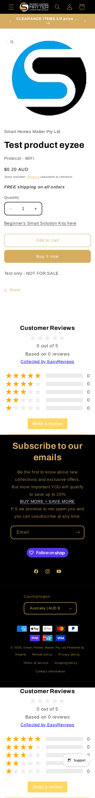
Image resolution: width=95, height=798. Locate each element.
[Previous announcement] (10, 21)
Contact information (50, 671)
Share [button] (15, 290)
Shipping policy (65, 662)
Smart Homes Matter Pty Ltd (44, 647)
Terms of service (36, 662)
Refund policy (42, 654)
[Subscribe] (78, 532)
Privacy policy (69, 654)
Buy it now (47, 256)
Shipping (33, 176)
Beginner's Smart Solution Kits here (40, 223)
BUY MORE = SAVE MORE (47, 501)
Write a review (47, 423)
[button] (11, 7)
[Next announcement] (85, 21)
